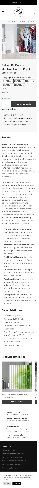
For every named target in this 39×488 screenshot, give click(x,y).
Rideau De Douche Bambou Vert (14, 395)
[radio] (7, 81)
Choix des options (16, 402)
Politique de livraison (10, 468)
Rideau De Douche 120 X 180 (16, 22)
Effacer (4, 88)
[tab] (19, 137)
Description (7, 137)
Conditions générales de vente (13, 454)
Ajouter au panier (23, 104)
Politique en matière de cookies (14, 461)
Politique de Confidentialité (12, 457)
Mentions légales (8, 450)
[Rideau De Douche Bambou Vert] (17, 377)
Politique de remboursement (13, 464)
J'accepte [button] (17, 483)
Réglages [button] (7, 483)
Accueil (4, 22)
